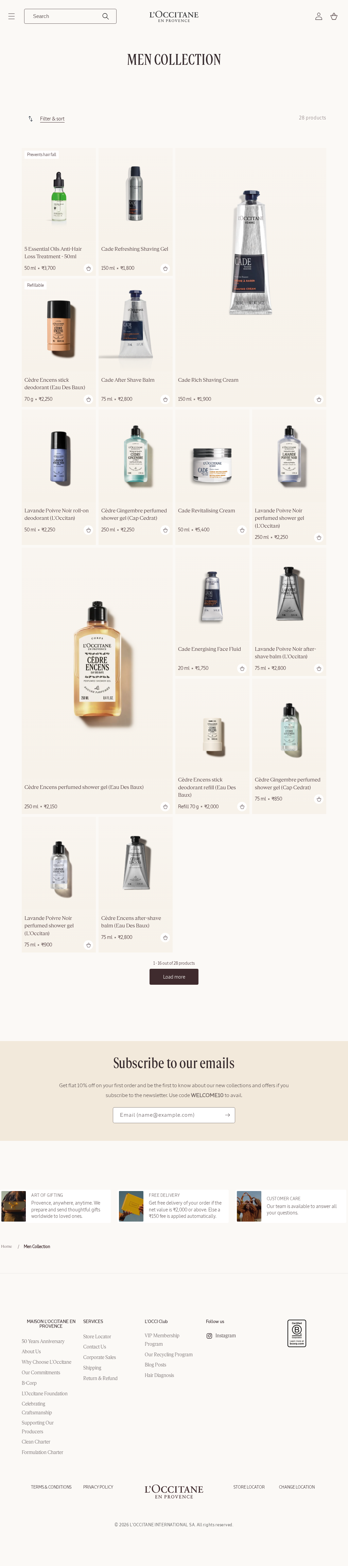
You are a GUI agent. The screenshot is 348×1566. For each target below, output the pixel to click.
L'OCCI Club (156, 1322)
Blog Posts (155, 1365)
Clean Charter (36, 1442)
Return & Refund (100, 1378)
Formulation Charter (42, 1452)
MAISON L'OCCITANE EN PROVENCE (51, 1324)
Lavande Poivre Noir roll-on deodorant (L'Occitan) (56, 514)
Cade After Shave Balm (128, 380)
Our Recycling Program (169, 1355)
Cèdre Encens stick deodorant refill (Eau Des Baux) (207, 787)
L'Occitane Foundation (45, 1394)
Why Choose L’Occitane (46, 1362)
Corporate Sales (99, 1357)
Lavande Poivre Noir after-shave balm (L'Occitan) (285, 653)
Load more (174, 977)
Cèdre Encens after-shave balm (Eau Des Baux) (131, 922)
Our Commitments (41, 1373)
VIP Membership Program (162, 1340)
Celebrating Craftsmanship (37, 1408)
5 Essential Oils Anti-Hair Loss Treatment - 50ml (53, 253)
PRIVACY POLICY (98, 1487)
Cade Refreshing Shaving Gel (134, 249)
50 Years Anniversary (43, 1341)
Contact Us (94, 1347)
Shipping (92, 1368)
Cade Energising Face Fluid (209, 649)
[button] (11, 16)
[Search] (105, 16)
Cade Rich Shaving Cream (208, 380)
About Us (31, 1352)
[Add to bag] (88, 268)
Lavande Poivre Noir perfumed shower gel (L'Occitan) (279, 518)
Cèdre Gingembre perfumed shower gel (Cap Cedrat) (134, 514)
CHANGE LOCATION (297, 1487)
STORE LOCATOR (249, 1487)
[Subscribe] (227, 1115)
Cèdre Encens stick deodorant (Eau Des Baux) (54, 384)
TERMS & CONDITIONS (51, 1487)
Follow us (215, 1322)
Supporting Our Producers (38, 1427)
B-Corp (29, 1383)
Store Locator (97, 1337)
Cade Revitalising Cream (206, 511)
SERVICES (93, 1322)
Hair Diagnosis (159, 1375)
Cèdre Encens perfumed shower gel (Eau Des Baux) (84, 787)
